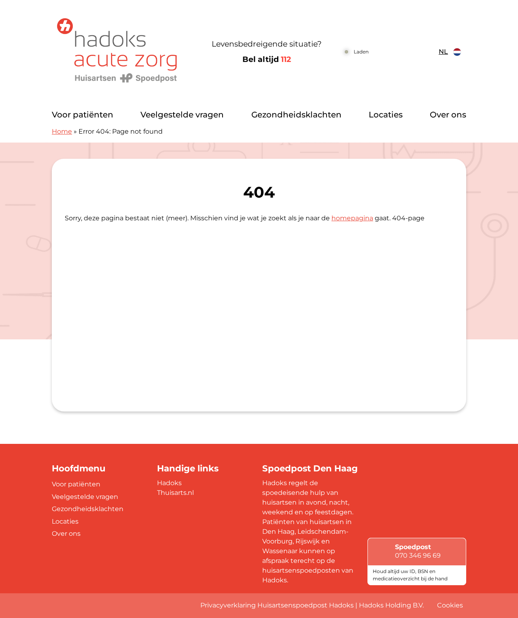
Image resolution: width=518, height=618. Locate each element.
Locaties (386, 114)
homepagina (352, 218)
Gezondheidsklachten (296, 114)
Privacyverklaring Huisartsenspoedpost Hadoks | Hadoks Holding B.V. (312, 605)
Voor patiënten (82, 114)
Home (62, 131)
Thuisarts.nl (175, 493)
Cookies (450, 605)
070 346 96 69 (418, 555)
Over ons (448, 114)
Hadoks (169, 483)
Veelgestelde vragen (182, 114)
